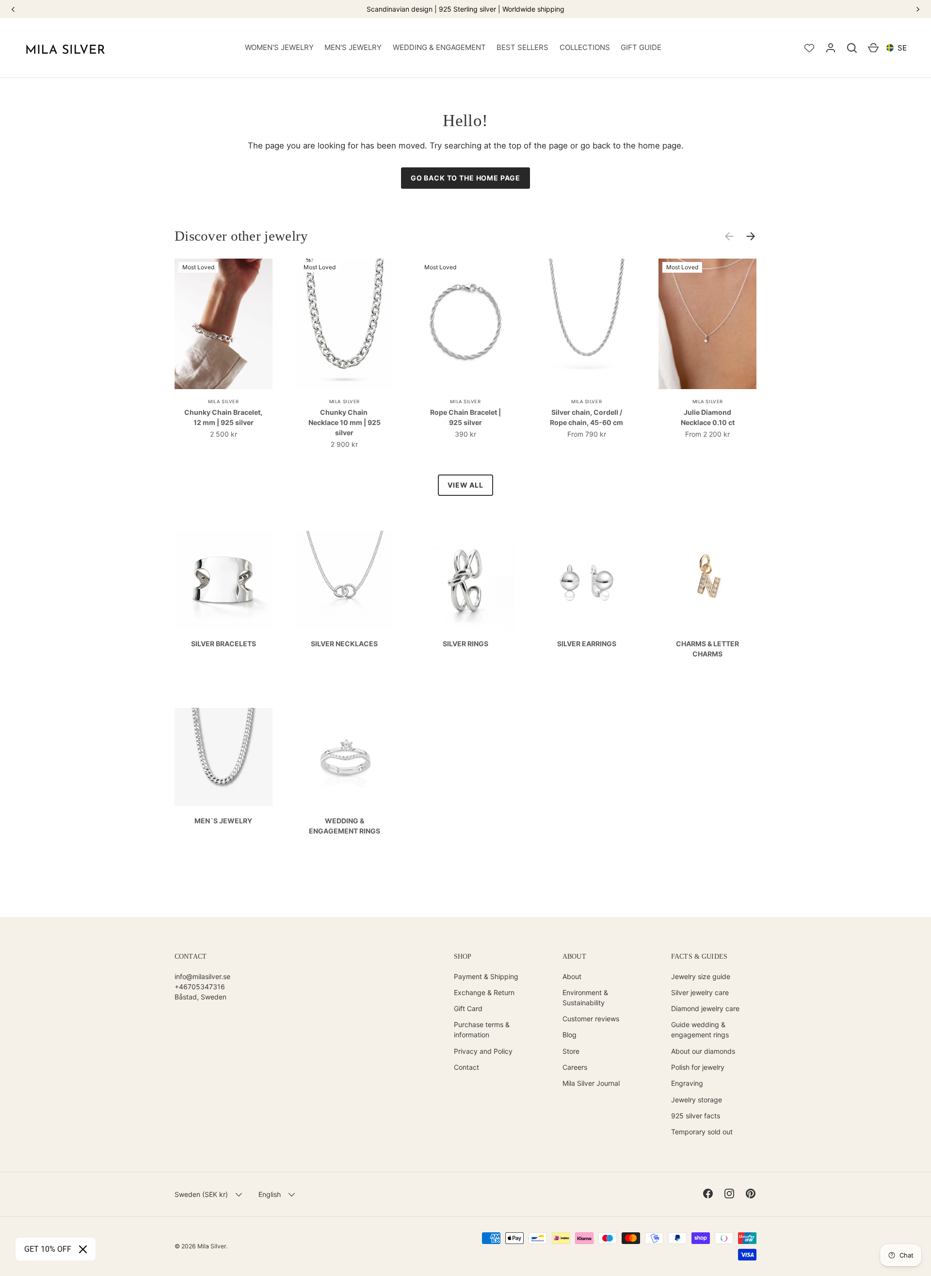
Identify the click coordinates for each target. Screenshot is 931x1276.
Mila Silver (211, 1246)
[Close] (83, 1249)
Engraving (687, 1083)
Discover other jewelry (241, 236)
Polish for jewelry (697, 1067)
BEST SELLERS (522, 47)
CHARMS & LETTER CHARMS (707, 648)
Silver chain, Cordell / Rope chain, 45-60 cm (586, 417)
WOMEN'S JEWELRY (279, 47)
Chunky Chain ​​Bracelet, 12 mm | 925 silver (223, 417)
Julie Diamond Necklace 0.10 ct (708, 417)
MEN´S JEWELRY (223, 821)
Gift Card (468, 1008)
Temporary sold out (702, 1132)
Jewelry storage (696, 1100)
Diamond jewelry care (705, 1008)
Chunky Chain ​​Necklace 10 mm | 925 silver (344, 422)
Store (570, 1051)
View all (465, 485)
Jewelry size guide (700, 976)
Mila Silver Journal (591, 1083)
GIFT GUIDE (641, 47)
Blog (569, 1035)
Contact (466, 1067)
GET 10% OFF (47, 1249)
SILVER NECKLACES (344, 643)
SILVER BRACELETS (223, 643)
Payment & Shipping (486, 976)
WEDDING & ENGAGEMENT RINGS (344, 826)
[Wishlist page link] (809, 48)
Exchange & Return (484, 992)
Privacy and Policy (483, 1051)
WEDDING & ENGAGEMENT (439, 47)
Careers (574, 1067)
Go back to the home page (465, 178)
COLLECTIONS (585, 47)
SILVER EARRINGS (586, 643)
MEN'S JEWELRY (353, 47)
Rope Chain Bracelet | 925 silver (465, 417)
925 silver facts (695, 1116)
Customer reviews (590, 1018)
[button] (852, 48)
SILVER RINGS (465, 643)
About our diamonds (703, 1051)
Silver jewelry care (700, 992)
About (571, 976)
